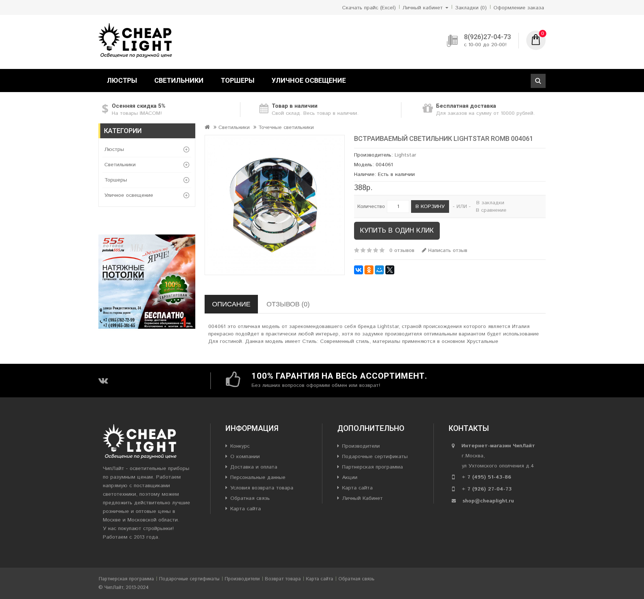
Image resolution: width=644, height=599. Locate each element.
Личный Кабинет (362, 498)
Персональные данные (257, 477)
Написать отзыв (446, 250)
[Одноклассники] (368, 269)
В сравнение (491, 210)
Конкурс (240, 446)
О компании (245, 456)
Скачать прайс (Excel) (369, 8)
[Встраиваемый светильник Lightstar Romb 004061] (275, 205)
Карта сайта (245, 509)
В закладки (490, 203)
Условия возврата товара (261, 488)
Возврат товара (283, 579)
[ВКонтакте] (358, 269)
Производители (361, 446)
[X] (389, 269)
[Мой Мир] (379, 269)
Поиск (538, 81)
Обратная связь (250, 498)
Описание (231, 304)
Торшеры (238, 80)
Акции (349, 477)
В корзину (430, 206)
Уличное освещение (309, 80)
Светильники (178, 80)
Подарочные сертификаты (375, 456)
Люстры (122, 80)
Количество (371, 206)
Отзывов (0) (288, 304)
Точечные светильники (286, 127)
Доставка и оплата (253, 467)
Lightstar (405, 155)
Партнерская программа (372, 467)
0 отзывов (401, 250)
